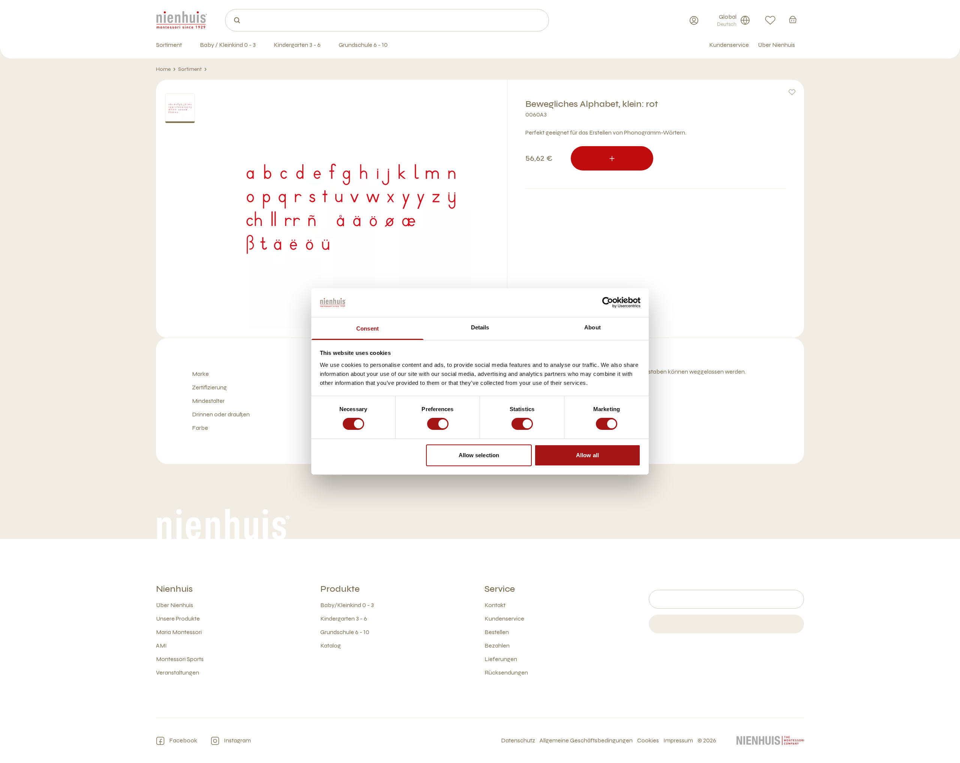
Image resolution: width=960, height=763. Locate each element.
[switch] (437, 424)
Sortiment (190, 69)
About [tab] (592, 327)
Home (163, 69)
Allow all (587, 455)
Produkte (340, 588)
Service (499, 588)
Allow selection (479, 455)
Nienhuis (174, 588)
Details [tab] (480, 327)
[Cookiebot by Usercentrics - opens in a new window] (607, 302)
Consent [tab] (367, 328)
